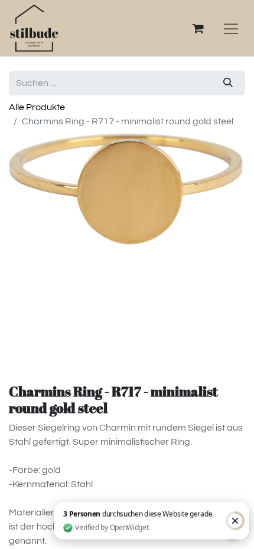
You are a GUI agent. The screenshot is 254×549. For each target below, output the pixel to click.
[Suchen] (228, 83)
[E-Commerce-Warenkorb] (198, 28)
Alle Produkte (37, 107)
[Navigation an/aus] (231, 28)
